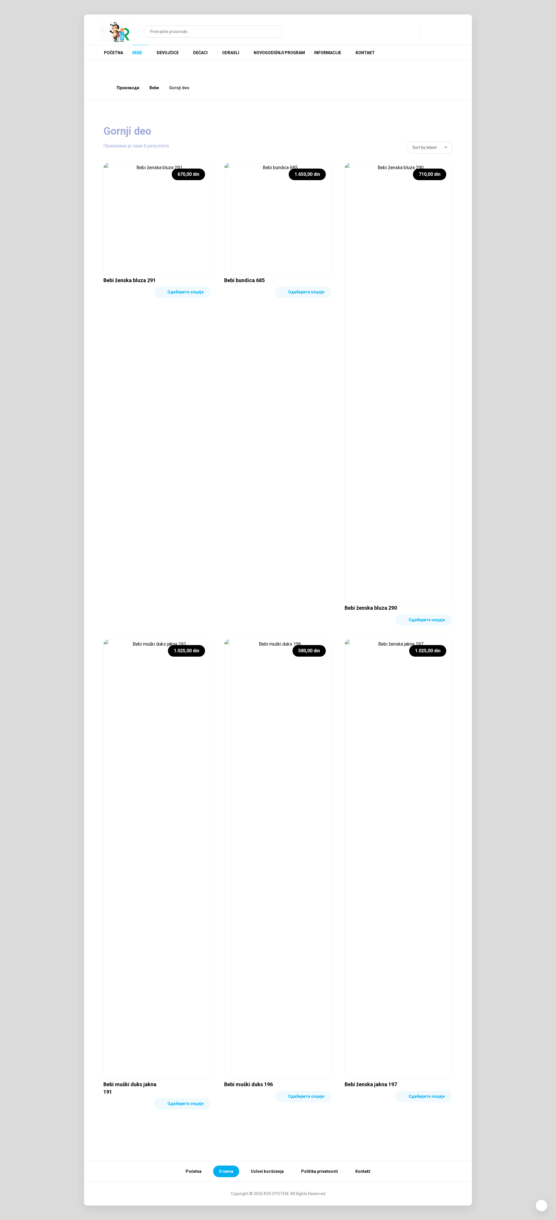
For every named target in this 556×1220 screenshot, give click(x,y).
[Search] (275, 31)
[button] (425, 52)
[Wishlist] (432, 31)
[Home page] (105, 87)
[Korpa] (446, 31)
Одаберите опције (185, 292)
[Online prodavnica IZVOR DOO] (114, 31)
